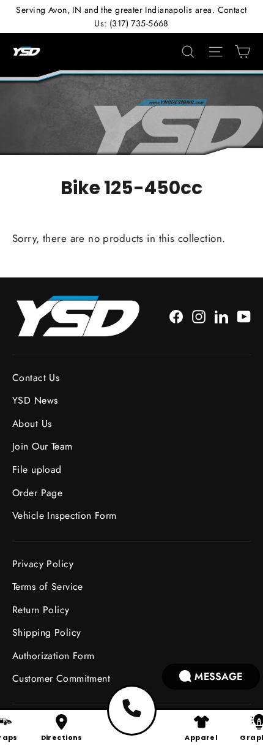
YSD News (34, 400)
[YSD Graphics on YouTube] (244, 315)
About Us (31, 424)
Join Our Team (42, 446)
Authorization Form (53, 656)
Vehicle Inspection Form (64, 515)
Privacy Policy (42, 564)
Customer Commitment (61, 678)
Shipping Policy (46, 632)
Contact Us (35, 378)
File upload (37, 469)
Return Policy (41, 610)
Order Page (37, 493)
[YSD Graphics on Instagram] (199, 315)
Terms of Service (47, 586)
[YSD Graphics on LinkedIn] (221, 315)
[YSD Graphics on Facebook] (176, 315)
